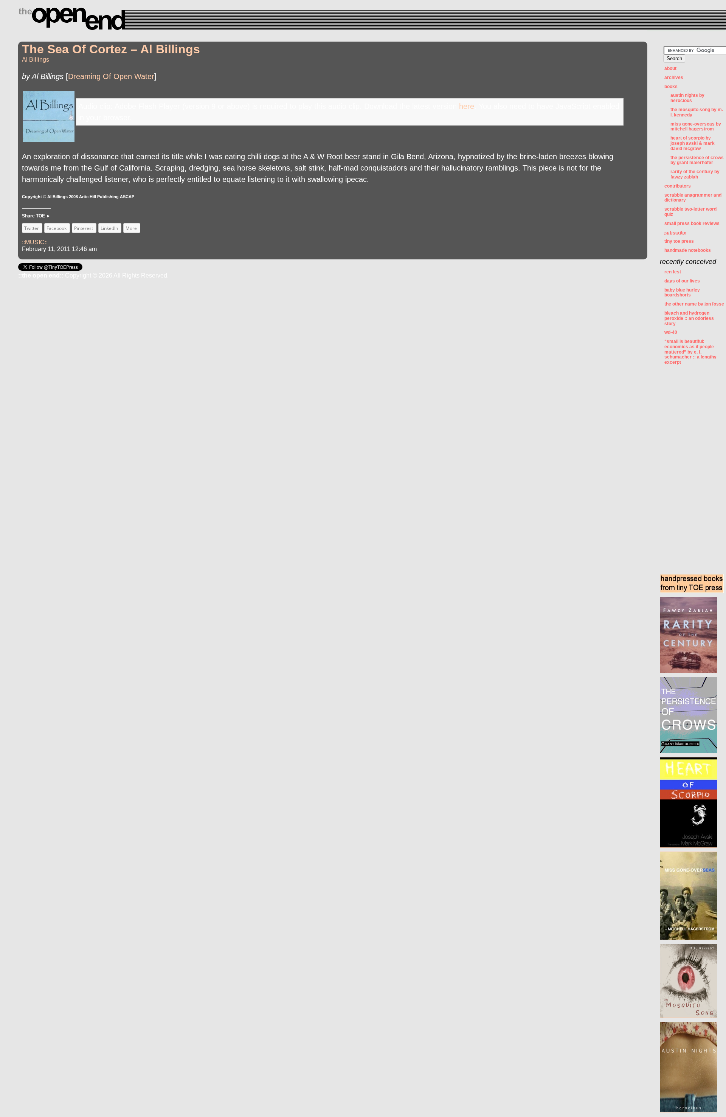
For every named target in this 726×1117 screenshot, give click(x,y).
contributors (677, 186)
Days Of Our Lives (682, 281)
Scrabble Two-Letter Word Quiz (690, 211)
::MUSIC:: (35, 242)
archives (673, 77)
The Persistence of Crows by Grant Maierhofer (697, 160)
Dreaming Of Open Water (111, 76)
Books (671, 86)
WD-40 (670, 332)
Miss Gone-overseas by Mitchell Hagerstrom (695, 126)
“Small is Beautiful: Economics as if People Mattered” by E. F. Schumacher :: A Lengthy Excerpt (690, 352)
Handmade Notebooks (687, 250)
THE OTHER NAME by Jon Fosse (694, 304)
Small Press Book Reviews (692, 223)
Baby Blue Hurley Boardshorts (682, 292)
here (466, 106)
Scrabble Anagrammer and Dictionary (692, 197)
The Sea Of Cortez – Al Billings (111, 49)
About (670, 68)
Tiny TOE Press (679, 241)
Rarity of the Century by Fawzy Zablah (695, 174)
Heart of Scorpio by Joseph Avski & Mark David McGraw (692, 143)
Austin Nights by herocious (687, 98)
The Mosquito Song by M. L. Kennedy (696, 112)
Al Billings (35, 59)
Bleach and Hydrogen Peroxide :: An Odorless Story (689, 318)
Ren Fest (672, 272)
